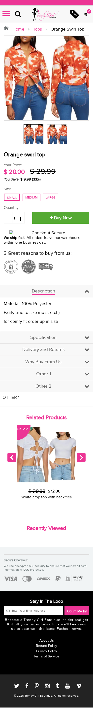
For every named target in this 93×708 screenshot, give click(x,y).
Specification (43, 337)
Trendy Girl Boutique (38, 695)
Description (43, 291)
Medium (31, 198)
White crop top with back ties (46, 497)
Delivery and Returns (43, 349)
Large (50, 198)
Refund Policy (46, 646)
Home (17, 29)
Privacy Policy (46, 651)
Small (12, 198)
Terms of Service (46, 656)
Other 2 (43, 386)
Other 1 (43, 374)
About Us (46, 641)
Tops (37, 29)
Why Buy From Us (43, 362)
